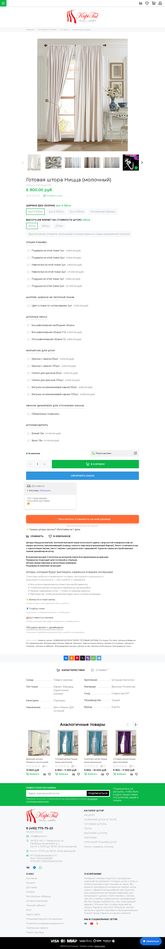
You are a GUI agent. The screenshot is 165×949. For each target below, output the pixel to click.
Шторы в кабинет (45, 646)
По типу (113, 640)
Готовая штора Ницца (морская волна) (66, 760)
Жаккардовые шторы (66, 646)
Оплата (30, 891)
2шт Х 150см (35, 211)
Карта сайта (33, 914)
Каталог (30, 882)
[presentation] (23, 162)
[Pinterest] (77, 658)
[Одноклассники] (71, 658)
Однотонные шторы (93, 643)
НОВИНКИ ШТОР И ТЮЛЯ (66, 640)
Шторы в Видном (127, 640)
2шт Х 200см (56, 211)
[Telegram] (99, 658)
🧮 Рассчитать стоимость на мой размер (82, 519)
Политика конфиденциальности (44, 923)
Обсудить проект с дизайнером (44, 627)
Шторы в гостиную (114, 643)
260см (45, 225)
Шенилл (77, 643)
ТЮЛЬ (88, 828)
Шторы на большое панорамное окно (111, 646)
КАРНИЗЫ (90, 837)
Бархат (68, 643)
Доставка (31, 887)
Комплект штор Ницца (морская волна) (95, 760)
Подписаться (97, 793)
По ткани (103, 640)
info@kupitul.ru (38, 836)
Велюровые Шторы (54, 643)
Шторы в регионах (37, 900)
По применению (34, 643)
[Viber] (88, 658)
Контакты (31, 878)
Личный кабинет (36, 905)
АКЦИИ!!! (89, 815)
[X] (82, 658)
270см (59, 225)
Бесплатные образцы (38, 896)
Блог (29, 909)
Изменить (45, 490)
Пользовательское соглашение (44, 918)
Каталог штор (45, 640)
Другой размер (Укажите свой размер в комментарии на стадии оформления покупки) (79, 234)
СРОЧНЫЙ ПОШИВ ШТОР (100, 842)
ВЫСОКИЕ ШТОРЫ (95, 833)
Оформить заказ (82, 475)
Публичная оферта (37, 927)
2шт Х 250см (77, 211)
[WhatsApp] (93, 658)
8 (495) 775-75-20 (39, 828)
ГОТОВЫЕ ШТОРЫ (89, 640)
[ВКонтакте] (66, 658)
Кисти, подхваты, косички (99, 846)
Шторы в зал (84, 646)
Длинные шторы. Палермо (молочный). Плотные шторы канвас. (38, 761)
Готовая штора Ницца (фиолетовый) (124, 760)
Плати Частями (35, 932)
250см (32, 225)
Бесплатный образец (103, 211)
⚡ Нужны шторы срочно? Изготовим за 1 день (53, 529)
